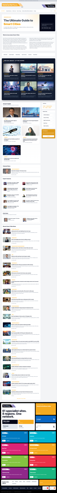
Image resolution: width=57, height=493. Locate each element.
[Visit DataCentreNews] (35, 445)
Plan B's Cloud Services (18, 491)
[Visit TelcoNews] (35, 469)
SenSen (50, 107)
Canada (20, 481)
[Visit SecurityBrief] (7, 469)
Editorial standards (22, 488)
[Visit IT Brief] (35, 457)
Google (46, 107)
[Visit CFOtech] (7, 433)
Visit (3, 440)
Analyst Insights (11, 54)
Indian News (5, 54)
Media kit (8, 440)
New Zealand (28, 481)
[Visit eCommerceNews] (7, 457)
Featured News (18, 54)
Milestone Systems (49, 106)
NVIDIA (44, 106)
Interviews (29, 54)
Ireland (24, 481)
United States (14, 483)
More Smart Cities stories (21, 398)
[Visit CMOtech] (7, 445)
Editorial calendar (15, 488)
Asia (13, 481)
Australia (16, 481)
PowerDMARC (29, 491)
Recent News (35, 54)
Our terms (39, 488)
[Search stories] (54, 482)
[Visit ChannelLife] (35, 433)
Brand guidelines (4, 488)
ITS (43, 107)
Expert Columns (24, 54)
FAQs (27, 488)
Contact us (48, 136)
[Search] (54, 10)
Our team (35, 488)
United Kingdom (34, 481)
